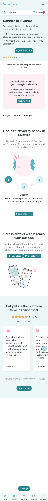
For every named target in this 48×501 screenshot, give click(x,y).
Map (25, 488)
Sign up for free (24, 50)
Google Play (33, 256)
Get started (24, 101)
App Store (16, 256)
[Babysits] (10, 4)
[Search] (5, 12)
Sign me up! (24, 388)
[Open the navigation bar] (42, 3)
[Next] (44, 348)
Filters (39, 12)
